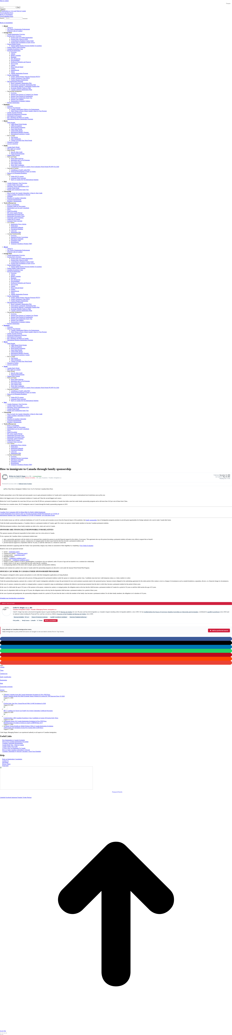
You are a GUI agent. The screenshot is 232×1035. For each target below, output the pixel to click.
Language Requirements (14, 199)
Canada (2, 667)
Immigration (3, 680)
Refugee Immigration (13, 102)
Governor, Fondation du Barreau (78, 617)
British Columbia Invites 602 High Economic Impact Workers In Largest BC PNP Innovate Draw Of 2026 (34, 696)
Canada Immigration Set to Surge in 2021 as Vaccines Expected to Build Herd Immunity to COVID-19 (29, 513)
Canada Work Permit (13, 188)
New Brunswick (15, 58)
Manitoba (13, 57)
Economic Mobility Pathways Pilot (21, 88)
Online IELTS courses (17, 176)
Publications (14, 226)
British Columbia (16, 55)
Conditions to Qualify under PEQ (20, 170)
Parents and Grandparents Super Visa (21, 98)
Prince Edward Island (17, 67)
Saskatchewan (15, 70)
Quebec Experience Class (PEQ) (20, 78)
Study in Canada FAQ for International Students (24, 179)
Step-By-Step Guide (16, 152)
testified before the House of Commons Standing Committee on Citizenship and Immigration (171, 612)
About (6, 26)
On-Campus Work (16, 162)
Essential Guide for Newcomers (16, 206)
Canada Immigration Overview (16, 34)
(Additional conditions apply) (17, 558)
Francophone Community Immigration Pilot (23, 85)
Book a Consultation (13, 204)
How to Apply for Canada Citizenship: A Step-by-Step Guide (24, 193)
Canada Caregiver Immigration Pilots (21, 89)
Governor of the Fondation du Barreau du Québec (71, 614)
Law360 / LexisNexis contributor (58, 617)
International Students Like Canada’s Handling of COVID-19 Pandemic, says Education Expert (27, 515)
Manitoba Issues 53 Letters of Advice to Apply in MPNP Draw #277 (23, 723)
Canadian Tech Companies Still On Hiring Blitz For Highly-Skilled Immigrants (22, 512)
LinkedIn (33, 620)
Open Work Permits (16, 129)
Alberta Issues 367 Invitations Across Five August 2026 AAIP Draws (23, 727)
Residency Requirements (14, 201)
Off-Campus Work (16, 163)
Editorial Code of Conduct (14, 31)
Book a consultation (50, 620)
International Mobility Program (20, 132)
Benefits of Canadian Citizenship (16, 198)
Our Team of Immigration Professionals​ (18, 29)
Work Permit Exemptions (18, 127)
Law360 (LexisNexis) (213, 612)
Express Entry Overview (14, 36)
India (1, 683)
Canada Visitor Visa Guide (15, 185)
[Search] (25, 18)
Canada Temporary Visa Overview (17, 183)
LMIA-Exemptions (16, 126)
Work (6, 121)
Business (7, 104)
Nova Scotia (14, 63)
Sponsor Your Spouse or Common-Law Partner (24, 94)
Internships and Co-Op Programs (20, 160)
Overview (14, 52)
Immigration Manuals (17, 227)
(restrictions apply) (14, 552)
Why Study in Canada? (14, 149)
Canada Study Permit (13, 147)
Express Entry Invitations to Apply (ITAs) (23, 42)
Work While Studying (17, 158)
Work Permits (11, 122)
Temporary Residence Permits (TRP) (21, 243)
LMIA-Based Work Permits (19, 124)
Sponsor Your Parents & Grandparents (22, 96)
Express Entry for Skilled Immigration (22, 37)
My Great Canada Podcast (14, 213)
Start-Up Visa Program (13, 107)
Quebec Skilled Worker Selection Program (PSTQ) (25, 76)
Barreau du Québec (30, 477)
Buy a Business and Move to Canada (17, 117)
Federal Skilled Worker (13, 44)
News (9, 209)
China (1, 670)
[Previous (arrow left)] (0, 1034)
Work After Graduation (17, 165)
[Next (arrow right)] (2, 1034)
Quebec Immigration (13, 75)
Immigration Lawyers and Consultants (18, 208)
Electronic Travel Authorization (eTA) (18, 186)
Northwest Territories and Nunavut (21, 62)
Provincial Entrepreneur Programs (17, 114)
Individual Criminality (17, 239)
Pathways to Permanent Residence (17, 173)
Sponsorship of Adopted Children (20, 101)
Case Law (14, 230)
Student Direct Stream (13, 155)
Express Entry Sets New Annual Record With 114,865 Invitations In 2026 (25, 703)
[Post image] (27, 694)
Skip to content (4, 1)
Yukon (13, 72)
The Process (14, 137)
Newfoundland (15, 60)
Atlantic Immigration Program (19, 73)
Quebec (13, 68)
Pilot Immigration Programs (15, 81)
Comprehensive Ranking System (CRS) (22, 41)
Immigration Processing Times (16, 216)
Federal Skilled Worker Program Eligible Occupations (26, 45)
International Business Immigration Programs (20, 119)
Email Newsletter (12, 211)
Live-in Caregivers (12, 143)
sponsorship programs (6, 686)
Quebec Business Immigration (19, 80)
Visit (5, 181)
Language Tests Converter (18, 178)
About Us (10, 27)
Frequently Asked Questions (15, 217)
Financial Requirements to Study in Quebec (23, 171)
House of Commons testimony (39, 617)
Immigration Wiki (16, 232)
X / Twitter (40, 620)
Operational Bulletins (17, 229)
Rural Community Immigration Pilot (21, 83)
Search (2, 18)
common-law (4, 673)
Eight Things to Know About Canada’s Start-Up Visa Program (29, 111)
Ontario (13, 65)
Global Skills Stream (17, 130)
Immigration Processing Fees (15, 214)
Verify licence (25, 620)
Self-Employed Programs (14, 116)
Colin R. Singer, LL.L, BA (22, 608)
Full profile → (17, 620)
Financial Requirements (17, 153)
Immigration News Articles (18, 224)
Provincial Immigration (13, 50)
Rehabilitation (15, 242)
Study (6, 145)
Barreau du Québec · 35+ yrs (21, 617)
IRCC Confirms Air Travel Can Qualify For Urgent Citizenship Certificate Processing (28, 710)
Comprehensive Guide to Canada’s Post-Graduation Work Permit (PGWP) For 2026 (35, 166)
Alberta (13, 54)
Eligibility (10, 196)
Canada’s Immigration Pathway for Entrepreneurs (25, 109)
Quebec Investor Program (14, 112)
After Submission (16, 139)
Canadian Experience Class (15, 49)
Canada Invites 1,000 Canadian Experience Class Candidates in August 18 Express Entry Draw (31, 718)
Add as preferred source (220, 630)
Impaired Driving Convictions (19, 237)
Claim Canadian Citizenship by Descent (18, 194)
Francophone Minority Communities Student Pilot (25, 86)
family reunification (5, 677)
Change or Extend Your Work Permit (21, 140)
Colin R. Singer (20, 476)
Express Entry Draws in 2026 (19, 39)
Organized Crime (16, 240)
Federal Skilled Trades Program (16, 47)
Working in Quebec (12, 142)
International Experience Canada (20, 134)
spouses (2, 690)
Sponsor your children (17, 99)
